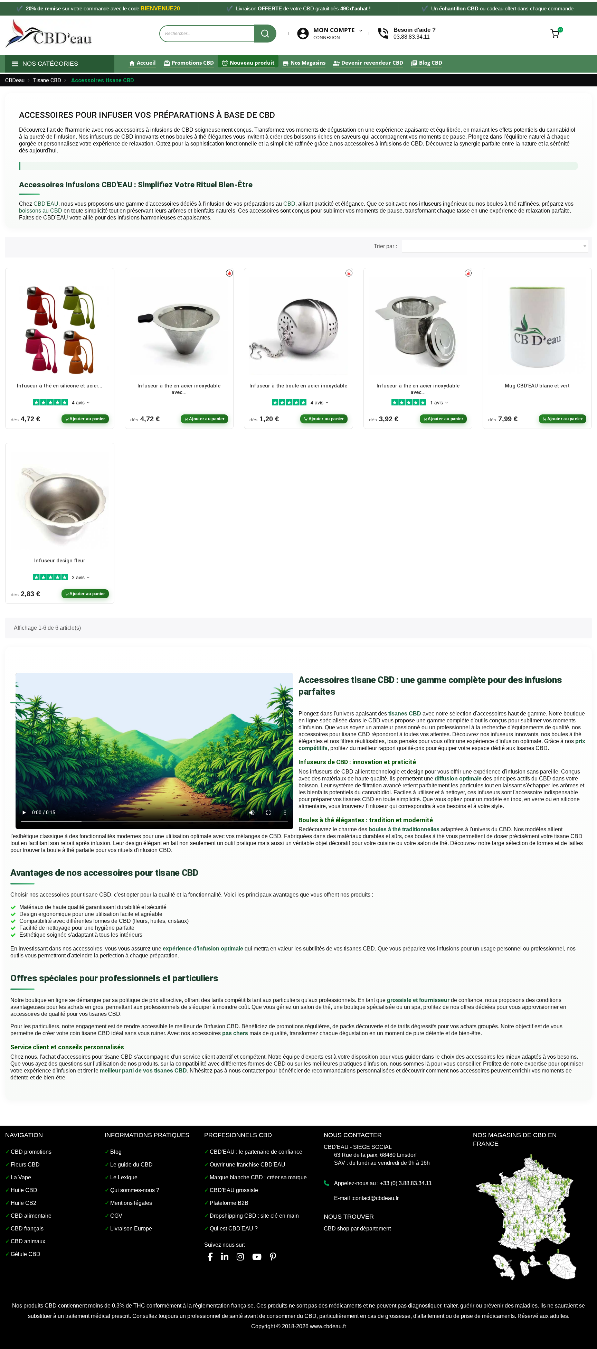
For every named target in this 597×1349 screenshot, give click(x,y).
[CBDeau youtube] (257, 1257)
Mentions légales (131, 1203)
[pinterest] (273, 1257)
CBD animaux (28, 1241)
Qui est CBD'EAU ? (234, 1228)
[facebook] (210, 1257)
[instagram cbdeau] (240, 1257)
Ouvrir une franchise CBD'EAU (247, 1165)
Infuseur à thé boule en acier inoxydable (298, 386)
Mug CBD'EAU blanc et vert (537, 386)
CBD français (27, 1228)
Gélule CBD (25, 1254)
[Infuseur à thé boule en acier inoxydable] (298, 326)
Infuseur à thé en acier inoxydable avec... (179, 389)
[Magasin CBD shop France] (526, 1216)
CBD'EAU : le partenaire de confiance (256, 1152)
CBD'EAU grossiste (234, 1190)
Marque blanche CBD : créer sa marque (258, 1177)
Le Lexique (124, 1177)
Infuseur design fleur (59, 561)
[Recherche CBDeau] (265, 34)
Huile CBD (24, 1190)
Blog (116, 1152)
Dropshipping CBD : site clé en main (254, 1216)
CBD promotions (31, 1152)
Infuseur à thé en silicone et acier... (59, 386)
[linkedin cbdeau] (224, 1257)
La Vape (21, 1177)
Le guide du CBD (131, 1165)
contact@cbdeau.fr (376, 1198)
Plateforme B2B (229, 1203)
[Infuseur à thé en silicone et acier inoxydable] (60, 326)
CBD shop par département (357, 1228)
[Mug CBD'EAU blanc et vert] (537, 326)
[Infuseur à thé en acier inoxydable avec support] (179, 326)
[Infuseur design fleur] (60, 501)
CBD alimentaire (31, 1216)
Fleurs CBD (25, 1165)
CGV (116, 1216)
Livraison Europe (131, 1228)
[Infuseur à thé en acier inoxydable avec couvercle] (418, 326)
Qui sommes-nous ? (134, 1190)
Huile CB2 (23, 1203)
